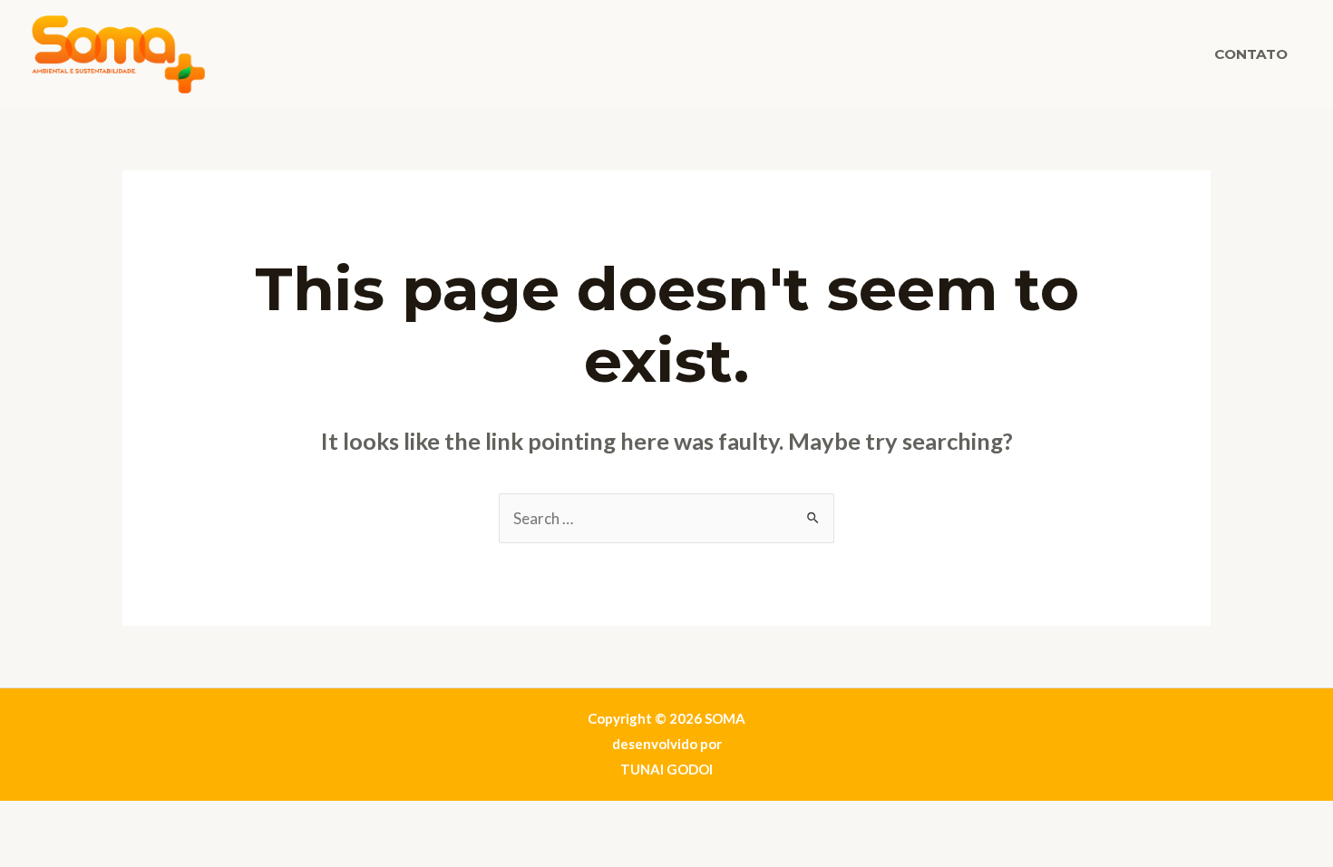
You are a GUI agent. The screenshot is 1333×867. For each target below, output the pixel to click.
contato (1251, 54)
